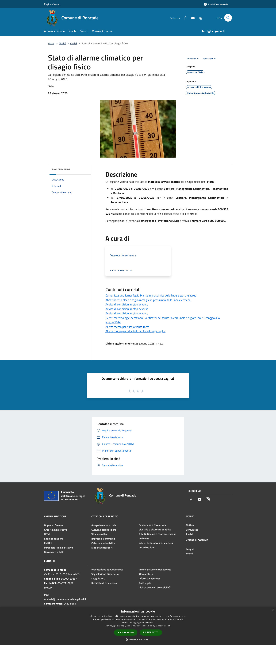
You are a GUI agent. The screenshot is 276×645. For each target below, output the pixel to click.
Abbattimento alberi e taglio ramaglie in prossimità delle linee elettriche (148, 300)
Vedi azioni (208, 58)
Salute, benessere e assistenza (156, 543)
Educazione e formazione (152, 525)
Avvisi (73, 43)
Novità (62, 43)
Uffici (47, 534)
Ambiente (144, 538)
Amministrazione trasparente (155, 569)
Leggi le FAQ (98, 578)
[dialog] (138, 626)
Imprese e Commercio (103, 539)
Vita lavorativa (99, 534)
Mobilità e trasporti (102, 547)
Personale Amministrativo (58, 547)
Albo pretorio (146, 574)
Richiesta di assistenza (104, 583)
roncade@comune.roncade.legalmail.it (65, 599)
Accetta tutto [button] (126, 632)
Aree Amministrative (55, 530)
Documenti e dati (53, 552)
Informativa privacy (149, 578)
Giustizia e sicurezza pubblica (155, 529)
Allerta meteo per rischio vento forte (127, 327)
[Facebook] (183, 18)
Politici (48, 543)
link (168, 625)
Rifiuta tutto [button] (150, 632)
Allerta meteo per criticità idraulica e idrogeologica (135, 331)
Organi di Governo (54, 525)
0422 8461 (70, 603)
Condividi (191, 58)
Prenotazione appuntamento (107, 569)
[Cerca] (228, 18)
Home (51, 43)
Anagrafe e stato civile (103, 525)
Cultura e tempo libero (103, 530)
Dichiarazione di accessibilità (154, 587)
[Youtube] (191, 18)
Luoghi (190, 549)
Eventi (189, 553)
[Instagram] (199, 18)
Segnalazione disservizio (105, 574)
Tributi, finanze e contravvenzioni (157, 534)
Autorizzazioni (146, 547)
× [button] (272, 610)
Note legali (145, 583)
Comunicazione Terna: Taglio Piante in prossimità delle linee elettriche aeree (150, 295)
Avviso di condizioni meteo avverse (126, 304)
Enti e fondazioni (53, 539)
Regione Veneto (52, 4)
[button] (138, 639)
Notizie (190, 525)
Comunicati (192, 530)
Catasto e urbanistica (103, 543)
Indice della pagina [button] (61, 169)
